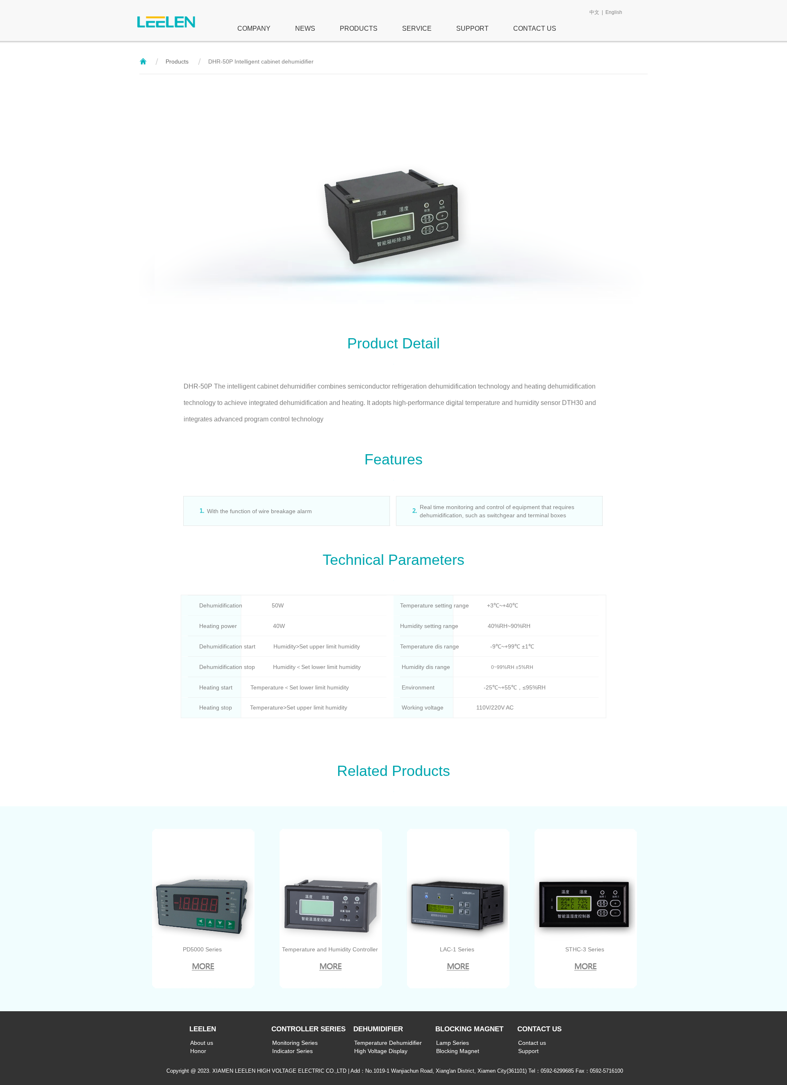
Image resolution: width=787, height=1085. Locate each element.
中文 (594, 12)
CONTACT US (534, 28)
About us (201, 1043)
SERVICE (417, 28)
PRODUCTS (359, 28)
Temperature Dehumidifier (388, 1043)
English (613, 12)
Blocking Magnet (457, 1051)
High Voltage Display (380, 1051)
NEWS (305, 28)
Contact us (532, 1043)
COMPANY (249, 28)
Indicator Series (292, 1051)
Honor (198, 1051)
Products (177, 61)
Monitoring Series (295, 1043)
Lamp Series (452, 1043)
